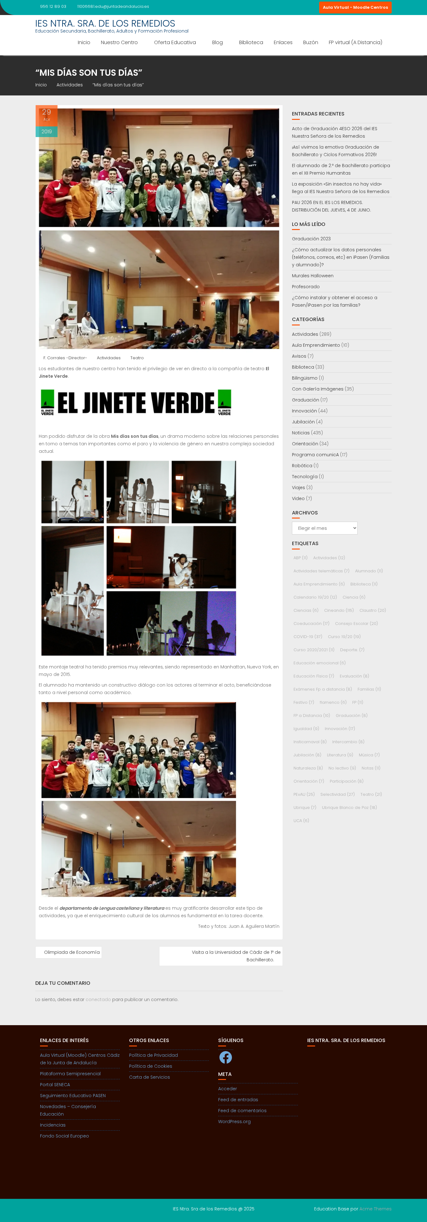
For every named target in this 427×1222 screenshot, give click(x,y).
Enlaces (283, 42)
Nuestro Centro (119, 42)
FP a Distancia (312, 715)
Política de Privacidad (153, 1055)
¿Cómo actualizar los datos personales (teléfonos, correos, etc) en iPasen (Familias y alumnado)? (340, 257)
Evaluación (354, 676)
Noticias (301, 433)
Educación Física (314, 676)
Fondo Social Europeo (64, 1136)
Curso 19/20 (344, 637)
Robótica (302, 466)
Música (369, 755)
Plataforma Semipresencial (70, 1074)
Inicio (84, 42)
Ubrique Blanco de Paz (349, 807)
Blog (217, 42)
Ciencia (354, 597)
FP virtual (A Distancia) (355, 42)
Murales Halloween (313, 276)
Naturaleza (308, 768)
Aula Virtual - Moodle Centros (355, 7)
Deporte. (352, 650)
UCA (301, 821)
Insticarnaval (310, 742)
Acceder (227, 1089)
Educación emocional (320, 663)
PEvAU (304, 794)
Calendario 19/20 (315, 597)
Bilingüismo (305, 378)
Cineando (339, 610)
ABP (301, 558)
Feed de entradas (238, 1100)
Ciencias (306, 610)
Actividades (109, 358)
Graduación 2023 (311, 239)
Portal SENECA (55, 1084)
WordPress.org (234, 1121)
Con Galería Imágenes (318, 389)
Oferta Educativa (175, 42)
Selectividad (337, 794)
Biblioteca (251, 42)
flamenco (333, 702)
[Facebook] (302, 8)
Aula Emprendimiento (316, 345)
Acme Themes (375, 1209)
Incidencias (53, 1125)
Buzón (310, 42)
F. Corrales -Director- (65, 358)
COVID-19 (308, 637)
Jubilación (303, 422)
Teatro (137, 358)
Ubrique (305, 807)
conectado (98, 999)
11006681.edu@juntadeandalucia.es (113, 6)
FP (357, 702)
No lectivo (342, 768)
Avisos (299, 356)
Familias (369, 689)
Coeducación (311, 623)
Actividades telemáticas (321, 571)
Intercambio (348, 742)
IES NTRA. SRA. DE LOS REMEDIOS (105, 23)
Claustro (372, 610)
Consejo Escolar (356, 623)
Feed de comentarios (242, 1110)
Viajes (298, 487)
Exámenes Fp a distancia (323, 689)
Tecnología (305, 476)
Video (298, 498)
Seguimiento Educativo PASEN (73, 1095)
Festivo (304, 702)
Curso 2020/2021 (314, 650)
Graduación (305, 400)
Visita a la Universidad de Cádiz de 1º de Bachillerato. (236, 956)
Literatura (340, 755)
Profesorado (306, 287)
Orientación (305, 444)
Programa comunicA (315, 455)
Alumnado (369, 571)
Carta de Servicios (149, 1077)
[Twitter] (313, 8)
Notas (371, 768)
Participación (347, 781)
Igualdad (306, 729)
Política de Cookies (150, 1066)
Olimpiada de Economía (72, 952)
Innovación (304, 411)
